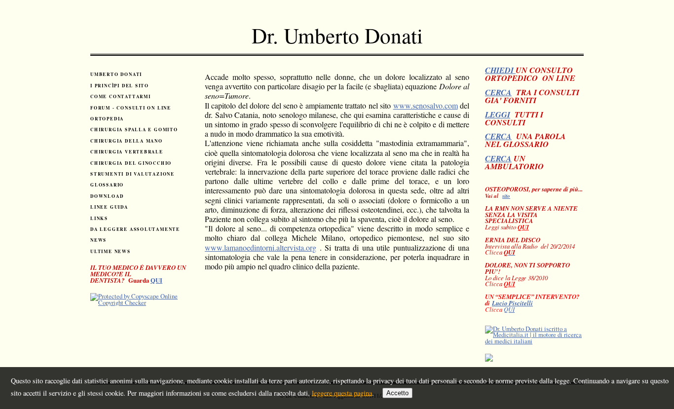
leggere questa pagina (342, 392)
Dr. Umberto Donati (337, 35)
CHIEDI (500, 70)
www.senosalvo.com (425, 105)
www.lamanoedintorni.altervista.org (260, 247)
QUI (156, 280)
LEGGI (497, 114)
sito (506, 196)
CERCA (498, 92)
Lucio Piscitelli (512, 302)
